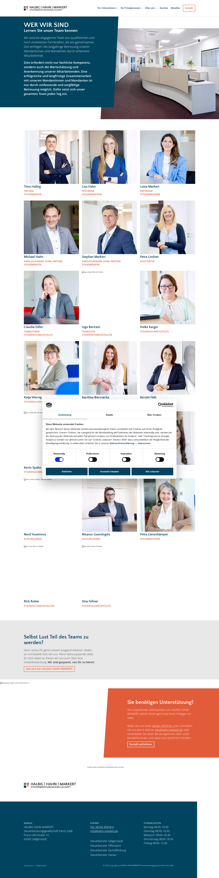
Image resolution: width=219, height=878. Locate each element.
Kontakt (189, 8)
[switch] (92, 459)
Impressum (144, 443)
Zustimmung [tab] (65, 415)
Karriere (164, 8)
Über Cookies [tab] (154, 415)
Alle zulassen (152, 471)
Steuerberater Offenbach (105, 845)
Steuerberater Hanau (103, 855)
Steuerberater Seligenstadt (106, 841)
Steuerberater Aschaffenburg (108, 850)
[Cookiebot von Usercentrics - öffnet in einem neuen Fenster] (160, 405)
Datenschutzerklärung (122, 443)
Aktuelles (175, 8)
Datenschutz (41, 865)
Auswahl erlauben (109, 471)
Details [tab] (109, 415)
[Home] (45, 8)
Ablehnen (67, 471)
